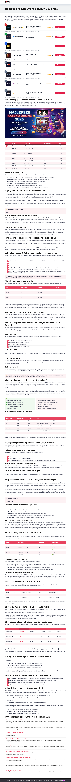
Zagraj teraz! (59, 27)
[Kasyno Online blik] (7, 1)
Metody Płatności (24, 2)
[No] (69, 780)
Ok (64, 780)
